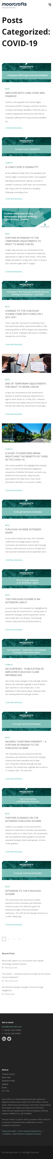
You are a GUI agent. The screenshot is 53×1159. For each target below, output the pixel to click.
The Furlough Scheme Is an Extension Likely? (22, 600)
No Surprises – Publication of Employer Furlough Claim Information (24, 672)
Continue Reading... (14, 128)
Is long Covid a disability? (21, 167)
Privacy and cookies (9, 1131)
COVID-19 (8, 163)
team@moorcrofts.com (12, 1026)
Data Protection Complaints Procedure (27, 1134)
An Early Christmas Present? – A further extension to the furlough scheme (25, 745)
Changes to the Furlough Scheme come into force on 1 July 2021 (24, 314)
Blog (7, 89)
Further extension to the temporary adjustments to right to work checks (23, 241)
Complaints (6, 1134)
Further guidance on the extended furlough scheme (23, 819)
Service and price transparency (29, 1131)
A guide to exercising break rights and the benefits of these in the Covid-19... (26, 456)
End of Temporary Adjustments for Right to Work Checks (25, 385)
